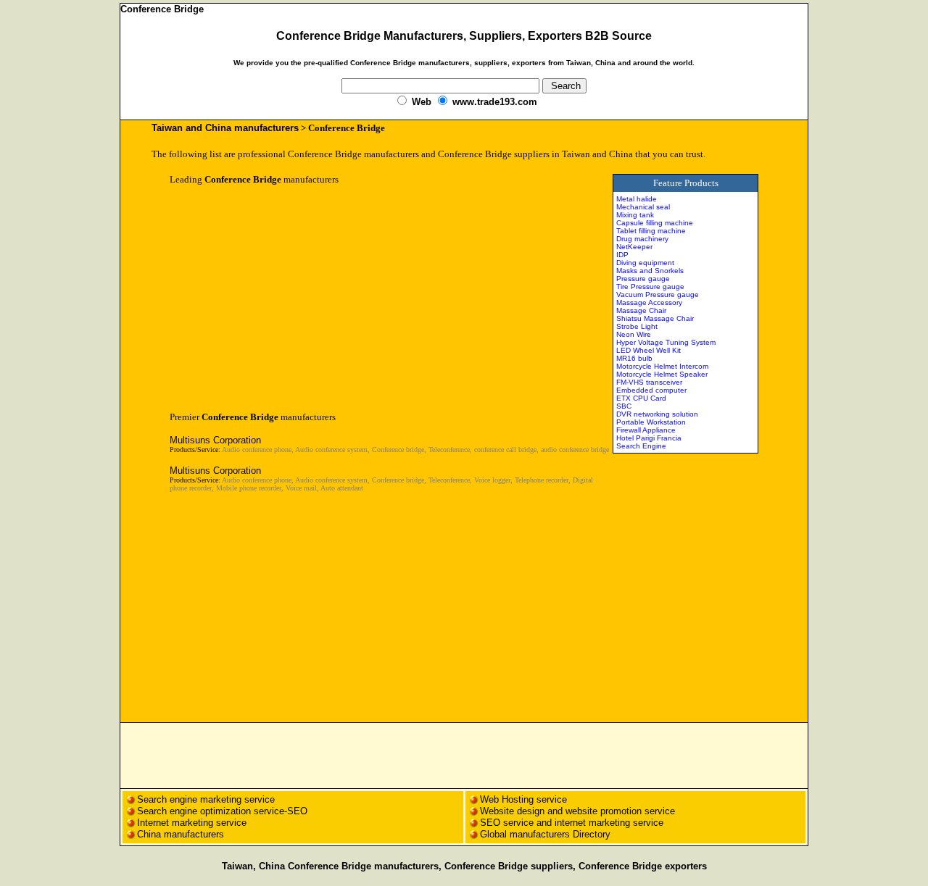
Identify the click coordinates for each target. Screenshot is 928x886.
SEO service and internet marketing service (571, 822)
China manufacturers (180, 834)
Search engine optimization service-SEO (222, 811)
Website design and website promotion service (577, 811)
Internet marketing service (191, 822)
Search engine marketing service (207, 799)
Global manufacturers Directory (545, 834)
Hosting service (534, 799)
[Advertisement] (291, 298)
